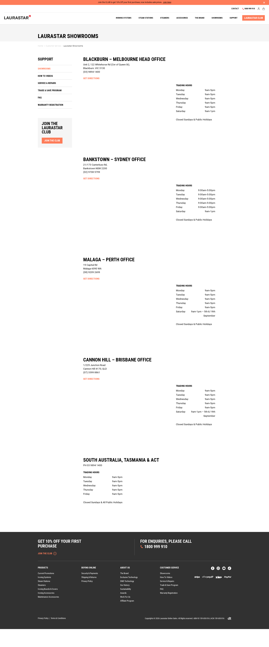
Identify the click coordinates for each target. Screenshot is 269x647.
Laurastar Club (253, 17)
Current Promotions (46, 573)
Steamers (164, 18)
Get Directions (91, 78)
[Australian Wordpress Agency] (229, 618)
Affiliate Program (127, 601)
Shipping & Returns (89, 577)
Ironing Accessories (46, 593)
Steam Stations (146, 18)
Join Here (167, 2)
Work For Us (125, 597)
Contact (235, 8)
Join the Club (52, 140)
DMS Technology (127, 581)
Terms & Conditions (58, 618)
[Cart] (264, 9)
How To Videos (45, 76)
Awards (123, 593)
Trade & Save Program (50, 90)
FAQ (40, 97)
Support (233, 18)
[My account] (259, 9)
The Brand (199, 18)
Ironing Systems (123, 18)
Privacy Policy (87, 581)
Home (40, 46)
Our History (124, 585)
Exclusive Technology (129, 577)
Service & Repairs (47, 83)
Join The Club (45, 553)
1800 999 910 (249, 8)
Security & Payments (89, 573)
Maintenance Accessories (48, 597)
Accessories (182, 18)
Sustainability (125, 589)
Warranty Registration (50, 105)
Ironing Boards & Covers (48, 589)
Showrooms (217, 18)
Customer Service (53, 46)
